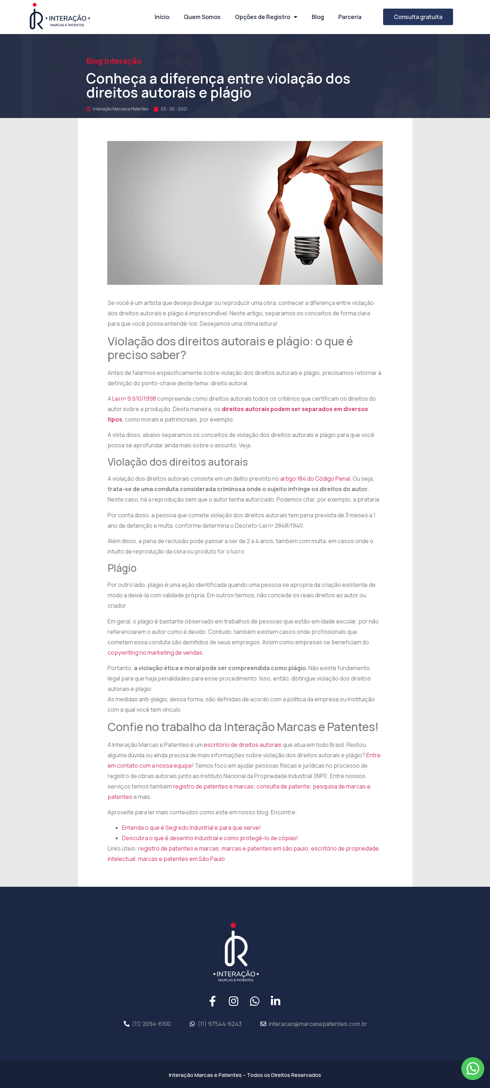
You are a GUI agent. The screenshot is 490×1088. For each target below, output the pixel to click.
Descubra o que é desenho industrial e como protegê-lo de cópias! (210, 838)
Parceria (350, 17)
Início (162, 17)
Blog (318, 17)
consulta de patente (283, 786)
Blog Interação (113, 61)
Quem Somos (202, 17)
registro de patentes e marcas (213, 786)
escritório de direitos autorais (243, 745)
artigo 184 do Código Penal (315, 478)
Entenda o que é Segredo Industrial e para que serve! (191, 828)
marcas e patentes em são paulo (265, 848)
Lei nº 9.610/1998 (134, 398)
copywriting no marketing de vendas (155, 652)
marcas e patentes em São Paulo (181, 859)
